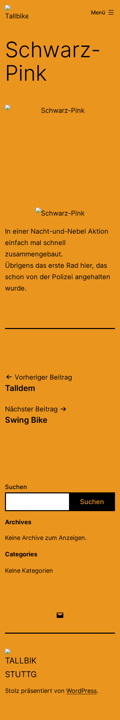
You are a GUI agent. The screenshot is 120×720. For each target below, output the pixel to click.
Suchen (16, 486)
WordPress (81, 690)
